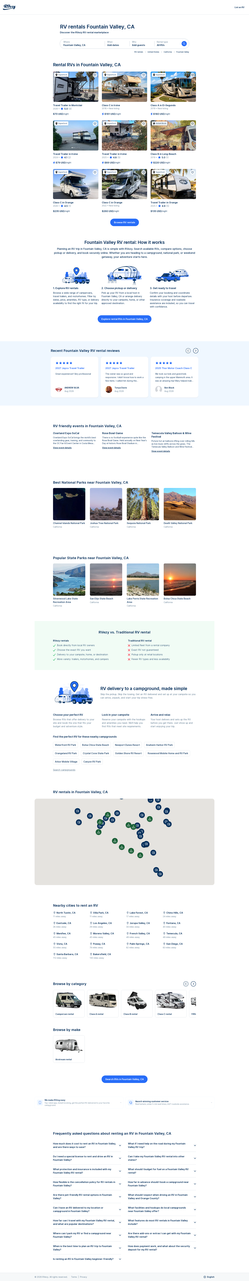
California (168, 52)
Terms (74, 1277)
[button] (82, 44)
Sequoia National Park (139, 523)
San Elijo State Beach (101, 598)
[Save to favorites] (95, 75)
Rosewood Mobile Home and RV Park (168, 753)
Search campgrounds (64, 769)
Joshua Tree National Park (104, 523)
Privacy (83, 1277)
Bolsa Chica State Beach (177, 598)
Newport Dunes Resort (127, 744)
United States (153, 52)
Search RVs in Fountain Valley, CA (124, 1079)
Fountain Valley (182, 52)
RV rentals (138, 52)
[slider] (64, 108)
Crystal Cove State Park (96, 753)
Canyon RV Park (92, 761)
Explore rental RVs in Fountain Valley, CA (124, 319)
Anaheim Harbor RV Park (159, 744)
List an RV (239, 7)
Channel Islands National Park (69, 523)
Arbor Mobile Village (66, 761)
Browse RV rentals (124, 222)
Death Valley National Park (178, 523)
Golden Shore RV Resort (128, 753)
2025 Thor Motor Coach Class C (173, 368)
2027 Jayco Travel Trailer (70, 368)
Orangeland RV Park (66, 753)
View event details (62, 447)
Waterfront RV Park (65, 744)
